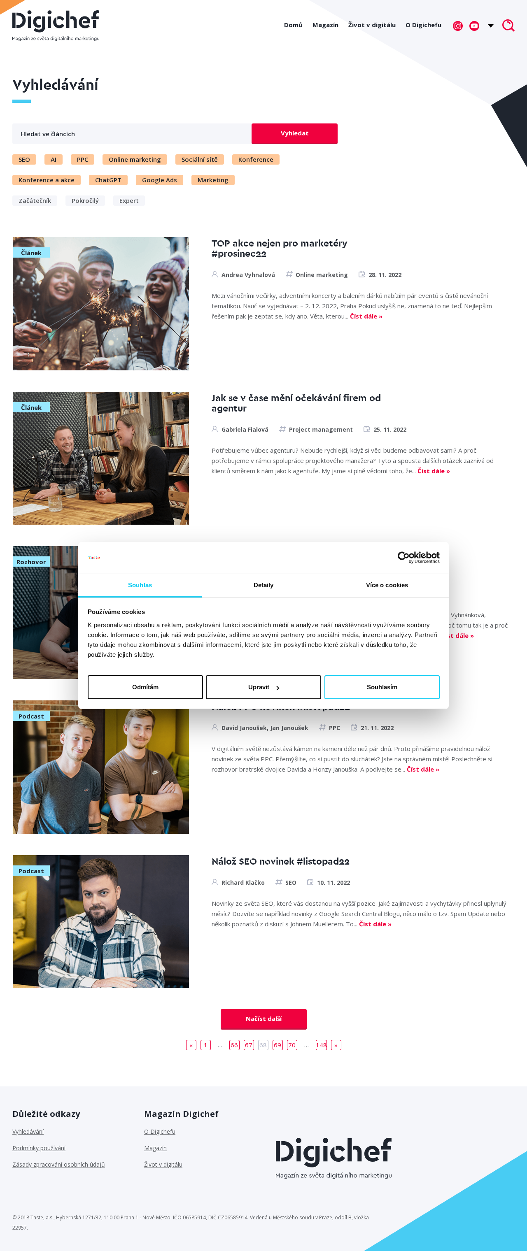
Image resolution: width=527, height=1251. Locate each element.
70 (292, 1045)
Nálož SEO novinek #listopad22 (281, 862)
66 (234, 1045)
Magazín (325, 25)
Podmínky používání (38, 1148)
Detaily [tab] (264, 584)
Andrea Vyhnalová (248, 275)
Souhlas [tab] (140, 584)
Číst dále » (366, 316)
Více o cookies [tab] (387, 584)
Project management (321, 429)
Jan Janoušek (289, 728)
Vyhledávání (28, 1131)
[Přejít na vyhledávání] (508, 26)
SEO (290, 882)
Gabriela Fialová (245, 429)
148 (321, 1045)
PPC (334, 728)
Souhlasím (382, 687)
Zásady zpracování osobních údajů (58, 1164)
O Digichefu (423, 25)
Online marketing (322, 275)
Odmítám (145, 687)
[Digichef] (55, 25)
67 (248, 1045)
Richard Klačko (243, 882)
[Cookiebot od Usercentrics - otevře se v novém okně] (404, 558)
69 (277, 1045)
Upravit (258, 687)
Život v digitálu (372, 25)
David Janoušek (244, 728)
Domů (293, 25)
